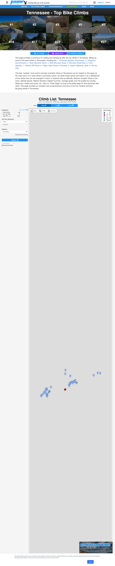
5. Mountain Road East (76, 62)
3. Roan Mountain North (37, 62)
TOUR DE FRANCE (72, 6)
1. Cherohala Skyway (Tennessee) (70, 60)
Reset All (14, 140)
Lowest (4, 124)
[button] (65, 389)
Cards (70, 105)
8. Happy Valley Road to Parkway (53, 65)
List (56, 105)
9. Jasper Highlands (76, 65)
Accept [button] (90, 562)
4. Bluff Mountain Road (57, 62)
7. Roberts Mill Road (31, 65)
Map (43, 105)
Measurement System (7, 145)
